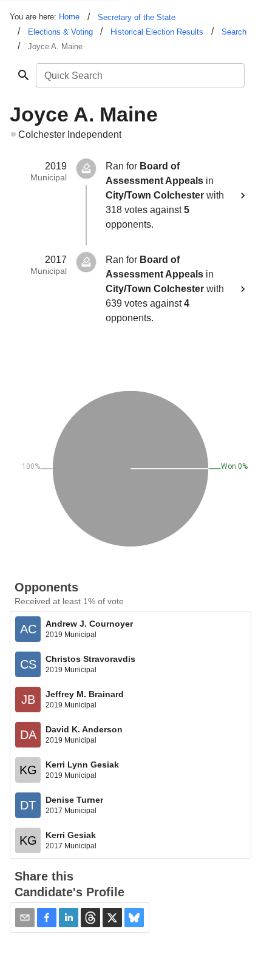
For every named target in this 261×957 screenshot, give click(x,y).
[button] (46, 917)
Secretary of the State (136, 17)
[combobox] (139, 75)
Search (234, 31)
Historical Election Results (156, 31)
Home (69, 16)
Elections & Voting (60, 31)
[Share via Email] (25, 917)
